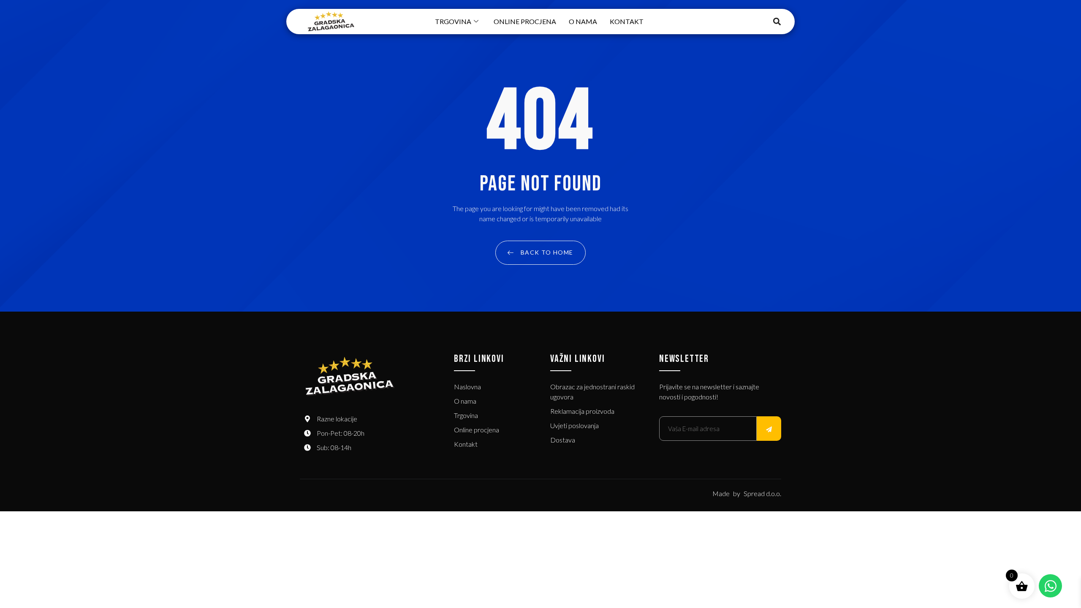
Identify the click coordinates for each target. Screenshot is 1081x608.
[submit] (769, 428)
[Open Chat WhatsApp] (1050, 585)
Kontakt (627, 21)
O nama (583, 21)
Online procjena (525, 21)
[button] (777, 22)
